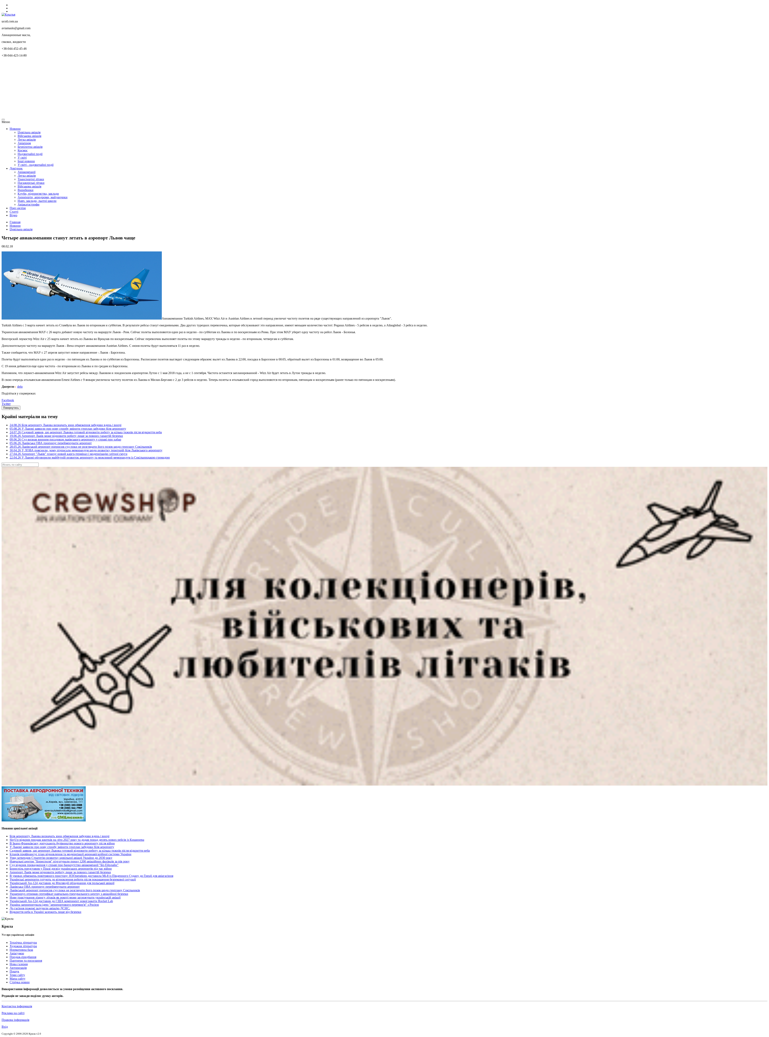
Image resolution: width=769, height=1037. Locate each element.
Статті (14, 211)
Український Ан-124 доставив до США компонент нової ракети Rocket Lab (61, 901)
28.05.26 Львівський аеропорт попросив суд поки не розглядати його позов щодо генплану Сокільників (81, 446)
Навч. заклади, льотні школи (37, 201)
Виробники (25, 190)
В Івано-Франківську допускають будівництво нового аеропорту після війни (62, 843)
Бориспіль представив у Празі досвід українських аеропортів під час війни (61, 868)
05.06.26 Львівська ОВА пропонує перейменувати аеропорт (51, 443)
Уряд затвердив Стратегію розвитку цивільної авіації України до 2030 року (61, 857)
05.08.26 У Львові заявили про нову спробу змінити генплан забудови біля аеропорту (68, 428)
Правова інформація (15, 1020)
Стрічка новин (20, 982)
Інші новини (26, 161)
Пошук (14, 971)
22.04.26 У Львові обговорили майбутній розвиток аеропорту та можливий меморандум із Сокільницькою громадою (90, 457)
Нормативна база (21, 949)
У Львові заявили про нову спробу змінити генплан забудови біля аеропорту (62, 847)
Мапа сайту (17, 978)
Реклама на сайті (13, 1013)
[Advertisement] (122, 89)
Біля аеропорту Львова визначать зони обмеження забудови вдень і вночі (59, 836)
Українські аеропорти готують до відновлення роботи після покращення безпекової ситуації (73, 879)
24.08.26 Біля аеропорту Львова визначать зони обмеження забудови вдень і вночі (65, 425)
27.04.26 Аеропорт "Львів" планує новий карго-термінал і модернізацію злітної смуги (68, 454)
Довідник (16, 168)
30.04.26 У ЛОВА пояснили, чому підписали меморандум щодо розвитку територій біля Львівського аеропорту (86, 450)
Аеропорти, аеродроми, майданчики (42, 197)
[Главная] (8, 14)
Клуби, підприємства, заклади (38, 193)
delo (20, 386)
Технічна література (23, 942)
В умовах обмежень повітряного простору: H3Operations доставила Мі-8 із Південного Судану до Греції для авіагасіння (91, 876)
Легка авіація (27, 139)
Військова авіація (29, 136)
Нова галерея (19, 964)
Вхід (5, 1026)
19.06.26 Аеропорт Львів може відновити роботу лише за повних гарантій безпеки (66, 436)
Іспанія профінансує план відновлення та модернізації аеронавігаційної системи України (70, 854)
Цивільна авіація (29, 132)
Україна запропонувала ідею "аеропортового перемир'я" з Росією (54, 904)
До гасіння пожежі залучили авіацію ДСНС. (40, 908)
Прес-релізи (18, 208)
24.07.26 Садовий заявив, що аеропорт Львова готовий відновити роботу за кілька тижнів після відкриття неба (86, 432)
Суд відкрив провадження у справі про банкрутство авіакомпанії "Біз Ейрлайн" (64, 865)
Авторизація (18, 967)
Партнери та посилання (26, 960)
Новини (15, 128)
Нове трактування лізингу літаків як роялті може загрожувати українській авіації (65, 897)
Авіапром (24, 143)
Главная (15, 222)
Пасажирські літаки (31, 183)
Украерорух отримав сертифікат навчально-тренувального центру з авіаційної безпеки (69, 894)
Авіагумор (17, 953)
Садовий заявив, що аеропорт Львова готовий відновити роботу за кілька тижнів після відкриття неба (80, 850)
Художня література (23, 946)
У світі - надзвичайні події (35, 164)
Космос (23, 150)
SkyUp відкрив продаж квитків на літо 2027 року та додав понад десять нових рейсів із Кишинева (77, 839)
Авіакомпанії (26, 172)
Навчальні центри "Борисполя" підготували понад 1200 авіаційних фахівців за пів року (70, 861)
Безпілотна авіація (30, 146)
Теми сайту (17, 975)
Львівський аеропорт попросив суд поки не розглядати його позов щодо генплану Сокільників (75, 890)
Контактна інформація (17, 1006)
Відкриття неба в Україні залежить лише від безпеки (45, 912)
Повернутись (11, 407)
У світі (22, 157)
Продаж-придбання (23, 957)
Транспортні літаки (31, 179)
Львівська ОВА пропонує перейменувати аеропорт (45, 886)
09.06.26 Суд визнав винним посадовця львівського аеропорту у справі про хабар (65, 439)
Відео (13, 215)
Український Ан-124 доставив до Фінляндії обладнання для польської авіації (62, 883)
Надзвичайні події (30, 154)
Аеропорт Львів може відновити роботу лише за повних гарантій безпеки (60, 872)
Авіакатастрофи (28, 204)
